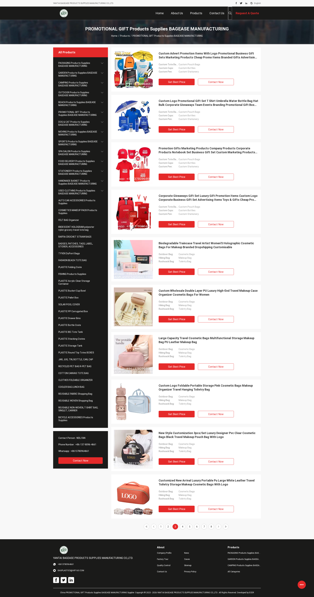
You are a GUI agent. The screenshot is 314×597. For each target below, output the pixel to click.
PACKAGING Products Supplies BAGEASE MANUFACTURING (74, 64)
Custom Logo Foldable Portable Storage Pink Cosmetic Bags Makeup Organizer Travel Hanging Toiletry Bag (206, 387)
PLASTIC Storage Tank (70, 345)
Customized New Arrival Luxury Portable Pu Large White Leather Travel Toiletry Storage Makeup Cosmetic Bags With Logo (207, 482)
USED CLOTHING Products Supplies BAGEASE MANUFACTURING (76, 192)
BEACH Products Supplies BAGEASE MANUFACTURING (77, 104)
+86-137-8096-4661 (85, 444)
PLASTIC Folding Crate (70, 267)
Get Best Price (176, 82)
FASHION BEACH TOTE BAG (72, 260)
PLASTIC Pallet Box (68, 297)
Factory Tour (162, 559)
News (186, 553)
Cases (187, 559)
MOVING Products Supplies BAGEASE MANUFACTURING (77, 133)
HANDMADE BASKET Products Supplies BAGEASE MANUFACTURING (77, 182)
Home (114, 36)
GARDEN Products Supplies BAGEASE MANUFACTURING (77, 74)
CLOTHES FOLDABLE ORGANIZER (75, 380)
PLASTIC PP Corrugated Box (73, 311)
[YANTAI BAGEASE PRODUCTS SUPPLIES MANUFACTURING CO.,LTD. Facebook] (236, 3)
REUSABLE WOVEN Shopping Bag (75, 400)
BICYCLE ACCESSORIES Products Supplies (75, 419)
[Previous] (154, 526)
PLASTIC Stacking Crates (71, 339)
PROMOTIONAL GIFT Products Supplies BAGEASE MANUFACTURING (77, 113)
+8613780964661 (80, 451)
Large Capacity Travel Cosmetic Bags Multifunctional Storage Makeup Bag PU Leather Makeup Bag (206, 340)
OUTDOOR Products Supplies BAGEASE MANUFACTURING (73, 94)
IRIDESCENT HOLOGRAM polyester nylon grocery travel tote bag (76, 228)
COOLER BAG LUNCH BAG (71, 387)
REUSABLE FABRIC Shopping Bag (75, 393)
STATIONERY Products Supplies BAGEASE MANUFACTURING (75, 172)
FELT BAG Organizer (68, 220)
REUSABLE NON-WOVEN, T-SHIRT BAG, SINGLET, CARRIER (78, 409)
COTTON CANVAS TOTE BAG (73, 373)
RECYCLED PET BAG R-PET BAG (74, 366)
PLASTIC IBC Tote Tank (70, 332)
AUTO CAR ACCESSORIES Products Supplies (76, 202)
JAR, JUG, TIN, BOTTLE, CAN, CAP (75, 359)
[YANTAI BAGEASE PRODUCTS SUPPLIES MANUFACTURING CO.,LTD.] (64, 13)
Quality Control (163, 565)
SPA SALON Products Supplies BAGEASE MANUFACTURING (74, 153)
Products (125, 36)
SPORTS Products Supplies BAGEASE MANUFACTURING (78, 143)
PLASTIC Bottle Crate (69, 325)
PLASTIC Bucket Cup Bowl (72, 290)
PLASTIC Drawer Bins (69, 318)
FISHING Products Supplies (72, 274)
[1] (146, 526)
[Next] (218, 526)
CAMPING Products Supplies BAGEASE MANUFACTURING (73, 84)
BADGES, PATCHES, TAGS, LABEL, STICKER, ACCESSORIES (75, 245)
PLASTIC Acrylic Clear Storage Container (74, 282)
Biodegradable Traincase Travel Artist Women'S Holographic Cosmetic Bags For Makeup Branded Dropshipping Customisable (206, 245)
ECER (251, 592)
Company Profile (164, 553)
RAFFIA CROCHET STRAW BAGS (74, 236)
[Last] (225, 526)
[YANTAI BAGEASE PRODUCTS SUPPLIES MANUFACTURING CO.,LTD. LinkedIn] (246, 3)
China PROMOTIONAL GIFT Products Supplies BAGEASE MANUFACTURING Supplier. (97, 592)
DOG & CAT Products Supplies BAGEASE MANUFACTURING (74, 123)
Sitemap (187, 565)
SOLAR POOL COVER (69, 304)
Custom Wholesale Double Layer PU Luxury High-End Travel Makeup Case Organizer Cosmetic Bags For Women (208, 292)
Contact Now (80, 460)
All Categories (234, 571)
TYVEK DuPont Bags (69, 253)
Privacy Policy (190, 571)
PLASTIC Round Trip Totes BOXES (76, 352)
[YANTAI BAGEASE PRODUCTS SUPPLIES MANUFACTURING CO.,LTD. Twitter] (241, 3)
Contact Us (162, 571)
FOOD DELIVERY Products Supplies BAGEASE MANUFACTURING (76, 162)
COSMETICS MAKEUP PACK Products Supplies (77, 211)
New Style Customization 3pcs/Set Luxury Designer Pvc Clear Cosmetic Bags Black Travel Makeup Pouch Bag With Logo (207, 435)
